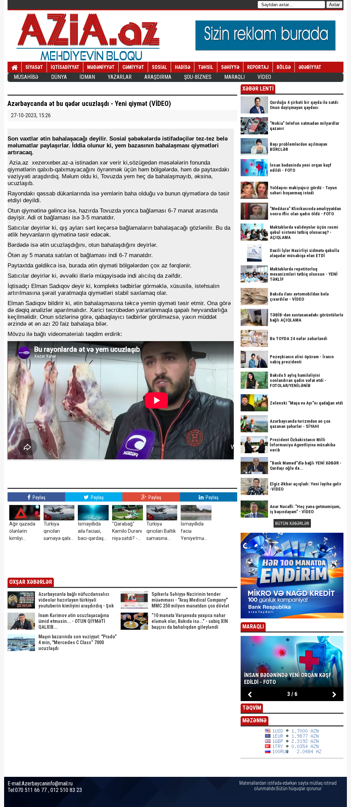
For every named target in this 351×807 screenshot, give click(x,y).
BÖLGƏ (284, 67)
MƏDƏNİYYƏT (100, 67)
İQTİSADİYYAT (65, 67)
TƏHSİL (205, 67)
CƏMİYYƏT (133, 67)
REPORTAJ (258, 67)
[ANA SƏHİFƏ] (14, 67)
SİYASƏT (34, 67)
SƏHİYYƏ (230, 67)
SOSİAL (159, 67)
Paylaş (38, 497)
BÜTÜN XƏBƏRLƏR (292, 523)
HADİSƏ (182, 67)
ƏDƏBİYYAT (310, 67)
